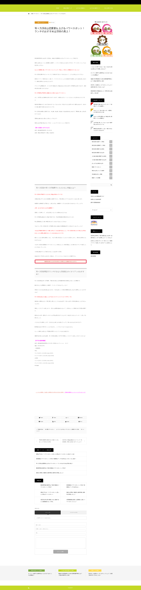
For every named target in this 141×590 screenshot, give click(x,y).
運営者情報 (93, 256)
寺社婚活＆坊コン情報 (101, 174)
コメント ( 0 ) (47, 512)
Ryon (42, 429)
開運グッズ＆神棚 (101, 177)
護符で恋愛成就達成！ (96, 202)
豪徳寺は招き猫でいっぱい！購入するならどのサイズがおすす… (103, 129)
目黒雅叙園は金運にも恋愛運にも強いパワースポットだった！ (76, 500)
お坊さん (109, 242)
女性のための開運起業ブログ (97, 196)
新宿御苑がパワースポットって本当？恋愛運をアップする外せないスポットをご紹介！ (56, 458)
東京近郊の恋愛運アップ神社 (101, 145)
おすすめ (62, 429)
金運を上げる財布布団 (96, 199)
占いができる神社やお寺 (101, 163)
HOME (57, 8)
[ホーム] (28, 13)
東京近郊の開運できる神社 (101, 149)
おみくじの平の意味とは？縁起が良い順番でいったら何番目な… (103, 117)
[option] (41, 573)
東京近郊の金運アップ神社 (101, 141)
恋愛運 (73, 429)
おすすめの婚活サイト (95, 8)
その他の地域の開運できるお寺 (101, 159)
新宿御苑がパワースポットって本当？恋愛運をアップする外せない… (76, 486)
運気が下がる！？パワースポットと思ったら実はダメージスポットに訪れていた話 (55, 454)
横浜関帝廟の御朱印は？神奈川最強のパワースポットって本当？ (51, 468)
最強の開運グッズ (68, 8)
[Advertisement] (61, 46)
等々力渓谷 (77, 429)
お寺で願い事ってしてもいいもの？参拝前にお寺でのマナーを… (103, 123)
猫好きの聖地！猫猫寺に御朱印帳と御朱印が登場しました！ (50, 472)
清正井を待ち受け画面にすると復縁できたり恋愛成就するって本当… (50, 500)
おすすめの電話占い (80, 8)
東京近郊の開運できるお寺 (101, 152)
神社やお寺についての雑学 (101, 170)
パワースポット (68, 429)
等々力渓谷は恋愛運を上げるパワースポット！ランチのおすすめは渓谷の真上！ (54, 463)
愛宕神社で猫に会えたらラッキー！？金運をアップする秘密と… (103, 105)
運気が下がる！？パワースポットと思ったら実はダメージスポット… (50, 493)
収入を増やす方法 (109, 8)
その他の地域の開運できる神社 (101, 156)
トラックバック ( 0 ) (73, 512)
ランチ (59, 429)
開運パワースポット (42, 22)
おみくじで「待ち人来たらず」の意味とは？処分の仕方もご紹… (103, 111)
